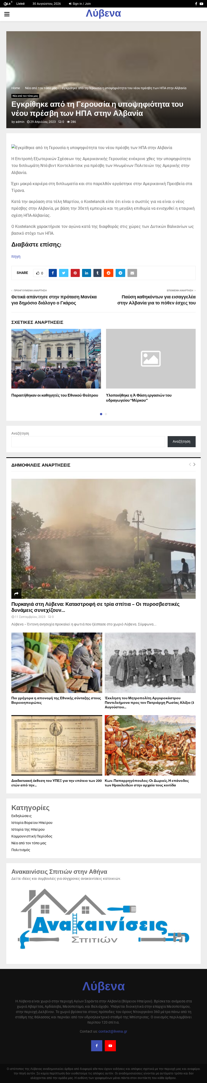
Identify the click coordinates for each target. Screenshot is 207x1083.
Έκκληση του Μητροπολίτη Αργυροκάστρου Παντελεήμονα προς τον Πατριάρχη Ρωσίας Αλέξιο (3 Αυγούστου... (149, 702)
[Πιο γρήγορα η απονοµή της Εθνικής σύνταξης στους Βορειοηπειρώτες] (56, 663)
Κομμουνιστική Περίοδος (32, 836)
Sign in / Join (81, 4)
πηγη (15, 256)
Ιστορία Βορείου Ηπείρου (32, 823)
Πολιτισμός (20, 850)
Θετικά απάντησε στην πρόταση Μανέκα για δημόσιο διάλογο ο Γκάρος (54, 300)
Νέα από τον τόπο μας (25, 95)
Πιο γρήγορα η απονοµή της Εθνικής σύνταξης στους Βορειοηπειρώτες (56, 700)
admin (20, 122)
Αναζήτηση (20, 433)
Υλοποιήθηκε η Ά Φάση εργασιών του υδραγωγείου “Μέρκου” (139, 398)
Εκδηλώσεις (21, 816)
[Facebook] (96, 1045)
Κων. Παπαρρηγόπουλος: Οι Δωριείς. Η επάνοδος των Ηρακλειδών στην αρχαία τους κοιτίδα (147, 783)
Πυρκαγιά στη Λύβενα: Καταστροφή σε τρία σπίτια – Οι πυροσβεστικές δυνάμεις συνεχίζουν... (95, 607)
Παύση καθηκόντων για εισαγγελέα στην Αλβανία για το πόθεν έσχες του (156, 300)
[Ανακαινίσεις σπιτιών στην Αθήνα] (103, 952)
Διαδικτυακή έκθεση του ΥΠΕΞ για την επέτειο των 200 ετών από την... (56, 783)
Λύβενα (103, 14)
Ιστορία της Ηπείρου (28, 829)
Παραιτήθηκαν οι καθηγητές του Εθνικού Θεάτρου (54, 395)
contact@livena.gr (112, 1031)
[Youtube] (110, 1045)
